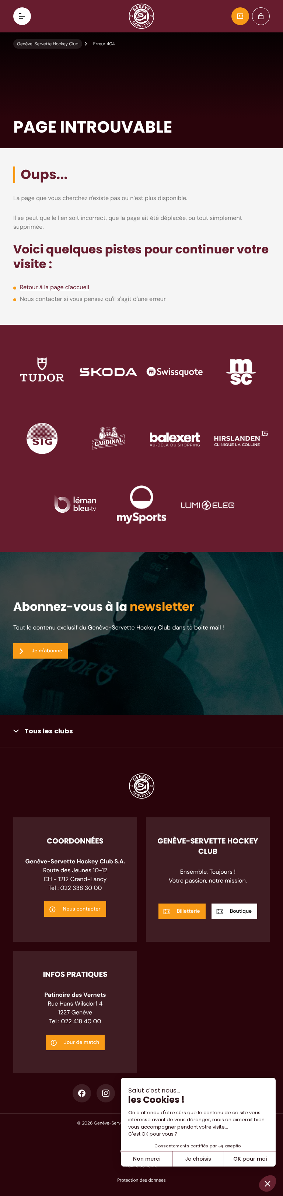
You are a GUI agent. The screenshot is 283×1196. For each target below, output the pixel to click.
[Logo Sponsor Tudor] (42, 371)
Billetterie (240, 16)
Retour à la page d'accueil (54, 287)
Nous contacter (81, 909)
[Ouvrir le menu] (22, 16)
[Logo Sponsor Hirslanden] (241, 438)
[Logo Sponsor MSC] (241, 371)
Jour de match (81, 1042)
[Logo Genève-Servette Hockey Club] (142, 16)
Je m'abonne (47, 651)
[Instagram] (106, 1093)
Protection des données (141, 1180)
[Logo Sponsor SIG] (42, 438)
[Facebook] (82, 1093)
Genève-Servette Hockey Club (47, 44)
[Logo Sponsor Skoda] (108, 371)
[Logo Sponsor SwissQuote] (174, 371)
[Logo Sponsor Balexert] (174, 438)
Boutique (261, 16)
